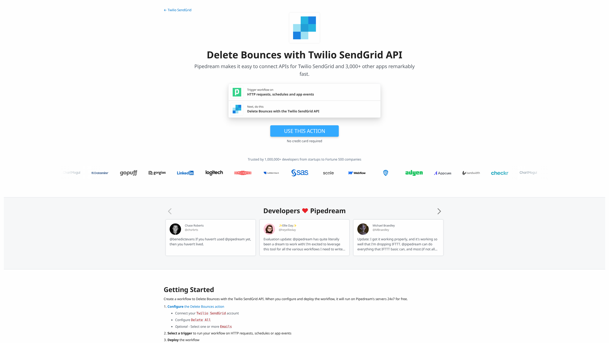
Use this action (304, 131)
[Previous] (170, 211)
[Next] (439, 211)
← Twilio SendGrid (178, 10)
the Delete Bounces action (195, 306)
